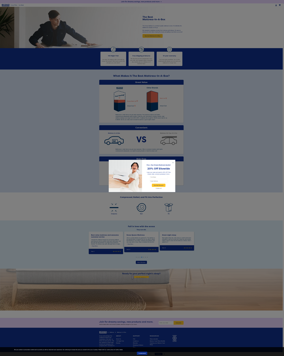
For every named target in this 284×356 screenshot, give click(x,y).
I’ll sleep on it (159, 188)
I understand (142, 353)
